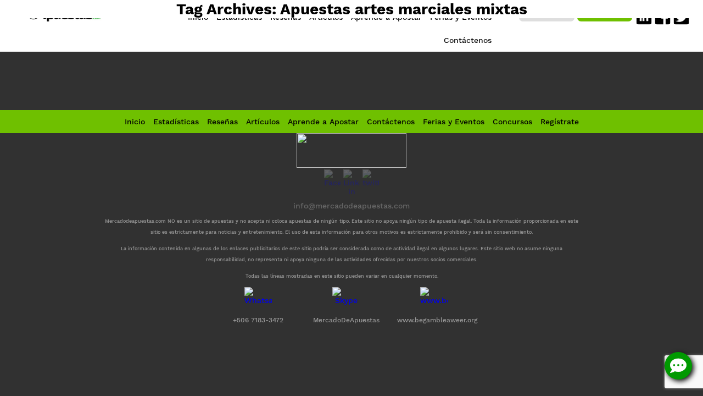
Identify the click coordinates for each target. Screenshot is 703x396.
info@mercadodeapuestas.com (351, 205)
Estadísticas (176, 121)
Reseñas (222, 121)
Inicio (135, 121)
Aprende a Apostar (323, 121)
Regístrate (559, 121)
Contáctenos (391, 121)
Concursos (512, 121)
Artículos (263, 121)
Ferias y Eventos (453, 121)
